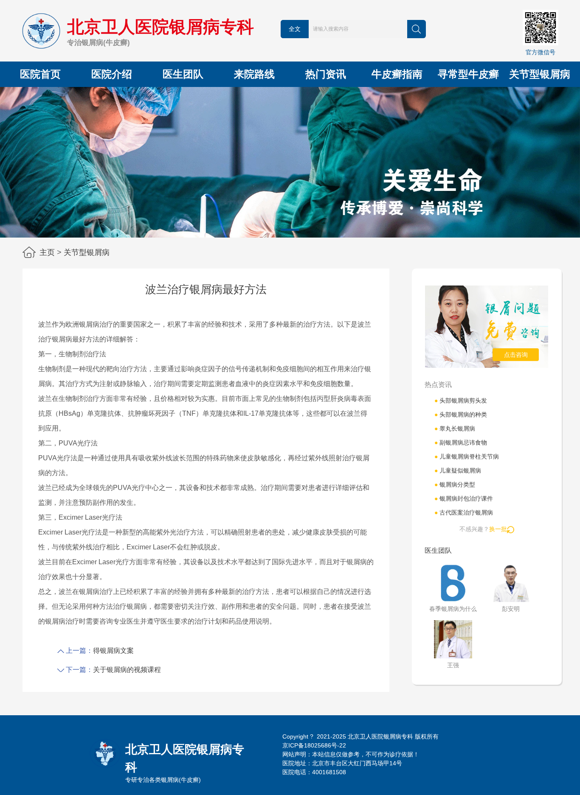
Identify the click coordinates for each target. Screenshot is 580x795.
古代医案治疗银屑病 (463, 512)
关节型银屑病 (539, 74)
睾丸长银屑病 (454, 428)
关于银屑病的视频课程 (127, 669)
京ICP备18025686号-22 (314, 745)
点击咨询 (516, 354)
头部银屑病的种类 (460, 414)
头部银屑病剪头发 (460, 400)
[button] (290, 230)
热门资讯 (325, 74)
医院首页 (40, 74)
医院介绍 (111, 74)
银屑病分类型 (454, 484)
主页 (47, 252)
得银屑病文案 (113, 650)
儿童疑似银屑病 (457, 470)
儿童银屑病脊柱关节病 (466, 456)
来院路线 (254, 74)
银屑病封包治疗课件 (463, 498)
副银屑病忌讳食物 (460, 442)
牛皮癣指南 (397, 74)
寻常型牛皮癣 (468, 74)
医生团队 (183, 74)
